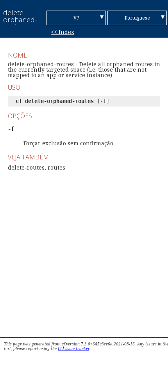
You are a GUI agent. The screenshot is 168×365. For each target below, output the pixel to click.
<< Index (62, 32)
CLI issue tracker (73, 348)
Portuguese (137, 17)
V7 (76, 17)
